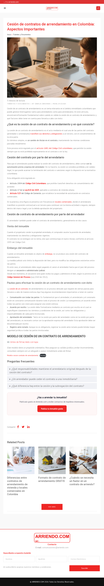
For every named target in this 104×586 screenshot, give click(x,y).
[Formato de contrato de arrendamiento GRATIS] (52, 460)
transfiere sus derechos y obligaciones (46, 133)
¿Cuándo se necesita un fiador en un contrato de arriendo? (82, 481)
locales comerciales (63, 201)
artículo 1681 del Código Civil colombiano (54, 148)
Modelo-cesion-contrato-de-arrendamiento (22, 355)
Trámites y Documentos (22, 34)
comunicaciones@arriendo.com (55, 547)
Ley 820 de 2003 (32, 190)
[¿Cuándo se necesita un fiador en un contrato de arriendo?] (83, 460)
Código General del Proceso (18, 277)
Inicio (9, 34)
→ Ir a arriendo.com (11, 2)
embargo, (49, 254)
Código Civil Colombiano (36, 183)
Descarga (43, 355)
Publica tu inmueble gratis (52, 408)
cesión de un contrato (19, 288)
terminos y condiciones (41, 567)
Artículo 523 (15, 193)
